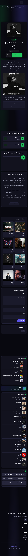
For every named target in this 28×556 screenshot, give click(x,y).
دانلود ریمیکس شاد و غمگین (8, 482)
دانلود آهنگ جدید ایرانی (19, 11)
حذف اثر (25, 539)
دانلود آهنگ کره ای (20, 478)
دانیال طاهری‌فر (14, 546)
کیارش (23, 331)
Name (23, 307)
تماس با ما (25, 537)
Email (24, 314)
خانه (26, 11)
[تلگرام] (25, 519)
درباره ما (25, 535)
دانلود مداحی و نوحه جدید (8, 478)
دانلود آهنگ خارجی (8, 474)
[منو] (21, 2)
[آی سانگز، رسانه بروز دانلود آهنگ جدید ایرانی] (25, 2)
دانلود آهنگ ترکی (20, 482)
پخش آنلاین (15, 55)
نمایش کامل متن (14, 204)
